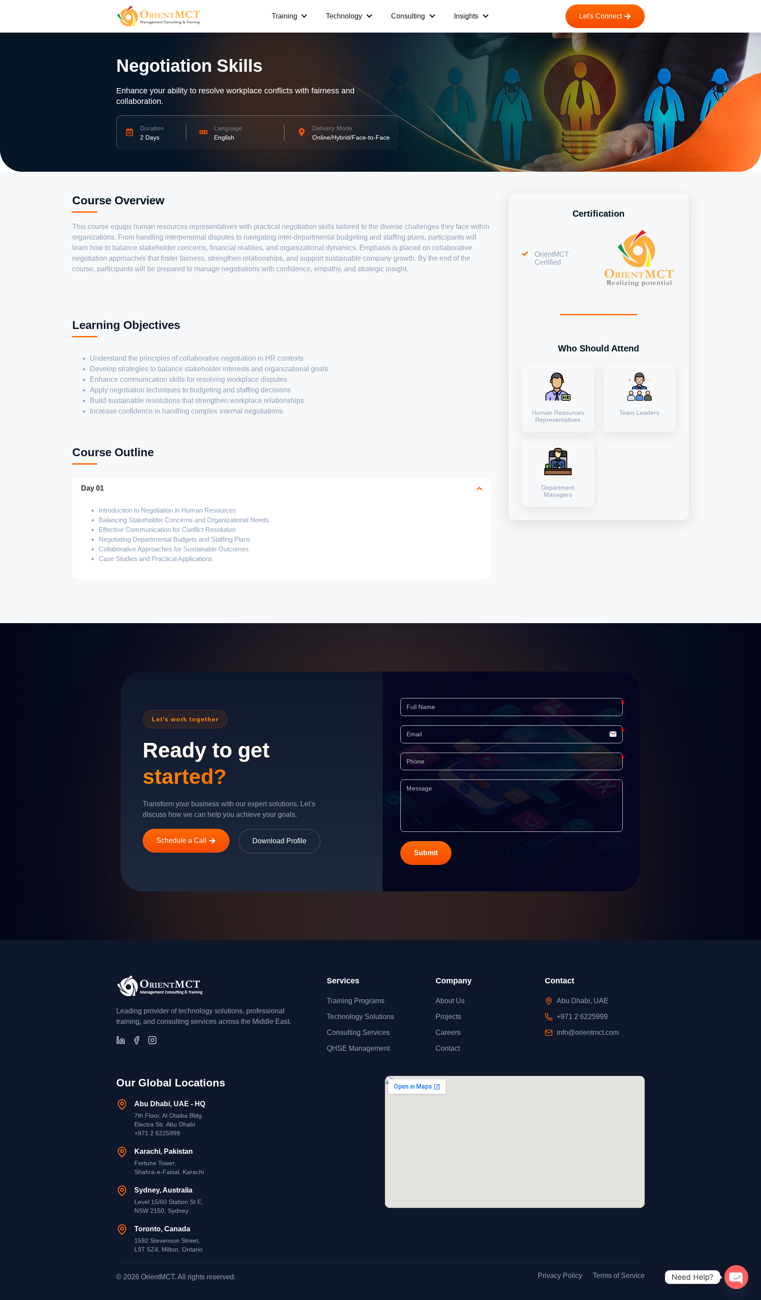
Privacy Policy (560, 1275)
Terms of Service (619, 1275)
